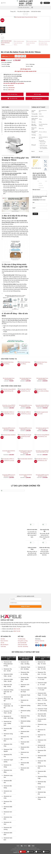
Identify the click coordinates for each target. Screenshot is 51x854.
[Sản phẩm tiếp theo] (27, 14)
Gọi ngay (23, 851)
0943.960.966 (11, 87)
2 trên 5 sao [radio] (42, 181)
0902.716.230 (17, 628)
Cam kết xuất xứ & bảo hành (13, 76)
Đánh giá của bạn (36, 189)
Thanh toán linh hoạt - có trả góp (11, 77)
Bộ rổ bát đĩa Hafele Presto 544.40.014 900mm (25, 379)
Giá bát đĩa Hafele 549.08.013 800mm (25, 475)
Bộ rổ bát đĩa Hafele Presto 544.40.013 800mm (42, 379)
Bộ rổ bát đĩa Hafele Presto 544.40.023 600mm (8, 379)
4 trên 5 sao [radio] (36, 185)
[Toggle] (2, 662)
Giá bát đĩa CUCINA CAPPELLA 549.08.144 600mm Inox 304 (42, 406)
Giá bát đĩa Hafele (36, 11)
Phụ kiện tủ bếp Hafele (23, 11)
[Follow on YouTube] (45, 645)
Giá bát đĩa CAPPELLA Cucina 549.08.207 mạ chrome (8, 475)
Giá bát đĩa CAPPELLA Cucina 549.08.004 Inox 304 (42, 475)
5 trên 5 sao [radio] (36, 187)
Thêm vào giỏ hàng (12, 94)
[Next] (46, 28)
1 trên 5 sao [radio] (35, 181)
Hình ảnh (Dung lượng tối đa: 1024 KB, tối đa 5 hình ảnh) (40, 197)
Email (34, 207)
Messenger (31, 851)
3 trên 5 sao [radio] (36, 183)
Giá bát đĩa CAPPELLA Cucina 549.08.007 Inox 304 (25, 406)
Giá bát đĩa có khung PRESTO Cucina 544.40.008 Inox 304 (42, 451)
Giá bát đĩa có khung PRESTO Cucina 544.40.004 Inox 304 (8, 406)
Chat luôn (39, 851)
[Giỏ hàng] (41, 3)
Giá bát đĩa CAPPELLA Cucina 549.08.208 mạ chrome (8, 428)
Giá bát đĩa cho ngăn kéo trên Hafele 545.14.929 (42, 428)
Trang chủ (13, 11)
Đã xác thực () (45, 165)
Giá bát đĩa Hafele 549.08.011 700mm (8, 451)
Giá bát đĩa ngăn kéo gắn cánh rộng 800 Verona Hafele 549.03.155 (25, 452)
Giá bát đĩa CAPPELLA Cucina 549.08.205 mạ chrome (25, 428)
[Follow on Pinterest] (41, 645)
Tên (34, 202)
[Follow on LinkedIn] (43, 645)
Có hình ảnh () (45, 161)
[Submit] (32, 7)
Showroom (47, 851)
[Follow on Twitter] (38, 645)
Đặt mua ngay (37, 94)
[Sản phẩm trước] (24, 14)
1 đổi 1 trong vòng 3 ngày (11, 79)
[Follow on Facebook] (36, 645)
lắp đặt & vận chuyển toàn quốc (13, 74)
